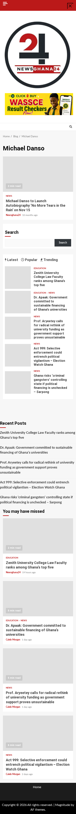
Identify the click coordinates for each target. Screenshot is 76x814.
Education (40, 268)
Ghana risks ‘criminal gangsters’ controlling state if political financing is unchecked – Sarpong (18, 382)
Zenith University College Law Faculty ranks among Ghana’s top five (18, 277)
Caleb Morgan (13, 639)
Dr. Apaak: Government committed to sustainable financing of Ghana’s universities (18, 302)
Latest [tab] (12, 260)
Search (12, 232)
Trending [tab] (50, 260)
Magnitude (62, 805)
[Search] (70, 127)
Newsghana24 (13, 215)
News (9, 196)
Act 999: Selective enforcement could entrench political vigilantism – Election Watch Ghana (18, 355)
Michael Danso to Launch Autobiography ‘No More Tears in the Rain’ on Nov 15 (38, 174)
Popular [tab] (30, 260)
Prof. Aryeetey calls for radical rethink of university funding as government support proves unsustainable (18, 328)
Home (37, 787)
